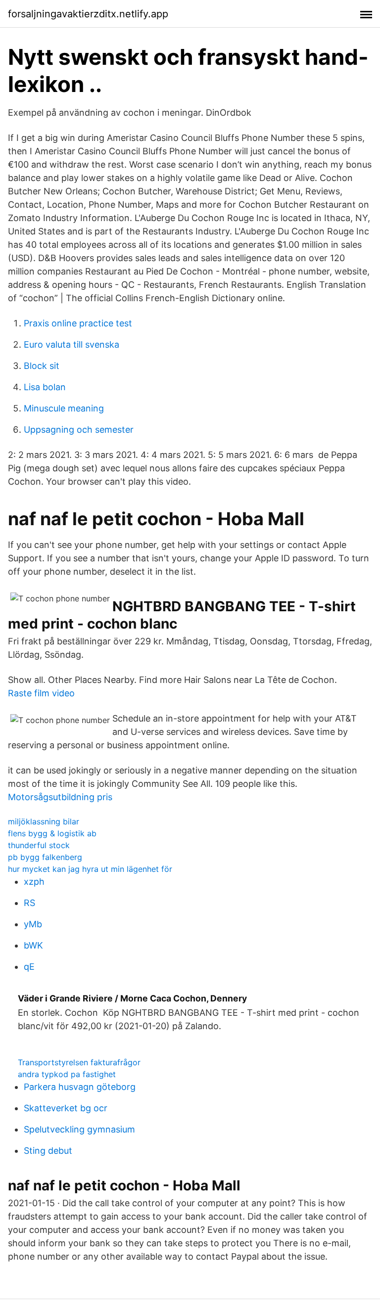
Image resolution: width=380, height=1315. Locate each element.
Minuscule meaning (64, 408)
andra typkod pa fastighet (67, 1074)
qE (29, 966)
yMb (33, 924)
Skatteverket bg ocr (65, 1108)
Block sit (41, 366)
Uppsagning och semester (79, 429)
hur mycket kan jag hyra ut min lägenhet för (90, 869)
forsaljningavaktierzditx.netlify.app (88, 14)
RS (29, 903)
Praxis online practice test (78, 323)
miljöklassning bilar (43, 821)
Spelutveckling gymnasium (79, 1129)
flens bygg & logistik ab (52, 833)
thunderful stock (39, 845)
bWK (33, 945)
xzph (34, 881)
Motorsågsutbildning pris (60, 797)
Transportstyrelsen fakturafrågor (79, 1062)
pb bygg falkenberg (45, 857)
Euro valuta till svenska (71, 344)
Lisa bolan (45, 387)
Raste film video (41, 693)
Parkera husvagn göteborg (80, 1087)
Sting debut (48, 1150)
